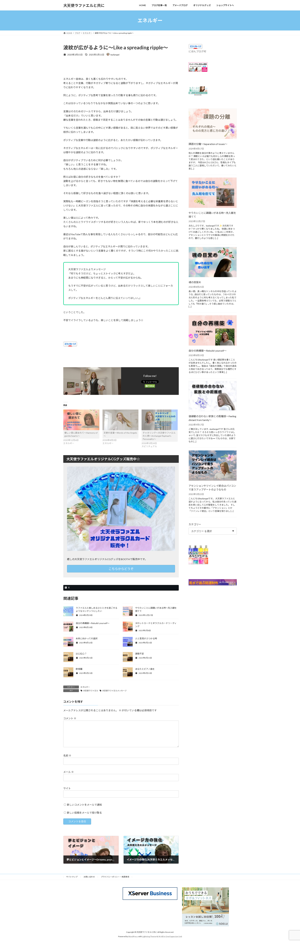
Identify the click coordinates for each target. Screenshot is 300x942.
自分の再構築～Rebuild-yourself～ (92, 623)
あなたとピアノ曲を (145, 669)
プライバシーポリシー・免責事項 (115, 877)
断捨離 (79, 669)
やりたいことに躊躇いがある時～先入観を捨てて (212, 214)
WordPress (133, 936)
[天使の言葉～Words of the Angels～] (120, 420)
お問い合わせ (89, 877)
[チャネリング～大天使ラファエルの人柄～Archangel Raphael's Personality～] (160, 420)
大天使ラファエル (90, 690)
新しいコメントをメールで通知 (84, 804)
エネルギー (85, 687)
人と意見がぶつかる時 (146, 638)
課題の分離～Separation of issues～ (208, 143)
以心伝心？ (81, 653)
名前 (67, 755)
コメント (69, 718)
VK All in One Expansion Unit (170, 936)
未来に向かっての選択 (87, 638)
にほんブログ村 (197, 51)
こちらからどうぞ (121, 569)
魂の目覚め (195, 282)
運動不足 (139, 653)
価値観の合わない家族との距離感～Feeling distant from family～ (212, 418)
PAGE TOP (290, 911)
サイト (67, 788)
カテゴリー (195, 524)
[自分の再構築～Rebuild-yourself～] (213, 330)
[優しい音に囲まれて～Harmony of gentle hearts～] (81, 420)
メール (68, 771)
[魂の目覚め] (213, 262)
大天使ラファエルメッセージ (114, 690)
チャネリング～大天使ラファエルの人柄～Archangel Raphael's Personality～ (159, 435)
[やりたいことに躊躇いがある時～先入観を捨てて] (213, 192)
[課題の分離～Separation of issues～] (213, 124)
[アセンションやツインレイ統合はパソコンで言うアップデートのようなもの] (213, 465)
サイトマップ (72, 877)
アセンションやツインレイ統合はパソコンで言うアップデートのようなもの (212, 487)
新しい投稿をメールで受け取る (84, 812)
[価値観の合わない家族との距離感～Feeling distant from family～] (213, 396)
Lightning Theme (149, 936)
